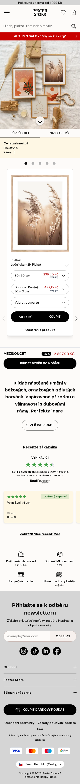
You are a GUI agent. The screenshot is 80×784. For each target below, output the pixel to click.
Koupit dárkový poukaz (43, 710)
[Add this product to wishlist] (67, 264)
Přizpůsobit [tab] (20, 133)
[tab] (63, 13)
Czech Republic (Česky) (41, 764)
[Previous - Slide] (3, 319)
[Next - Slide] (76, 319)
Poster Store (50, 773)
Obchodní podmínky (19, 723)
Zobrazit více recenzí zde (40, 534)
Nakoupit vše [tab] (60, 133)
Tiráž (40, 729)
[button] (40, 120)
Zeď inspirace (42, 425)
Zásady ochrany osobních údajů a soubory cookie (40, 737)
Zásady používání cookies (57, 723)
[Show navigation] (7, 12)
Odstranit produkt (40, 330)
